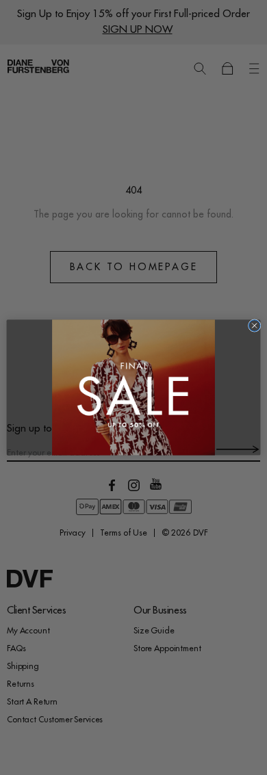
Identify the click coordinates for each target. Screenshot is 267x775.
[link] (133, 387)
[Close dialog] (254, 326)
